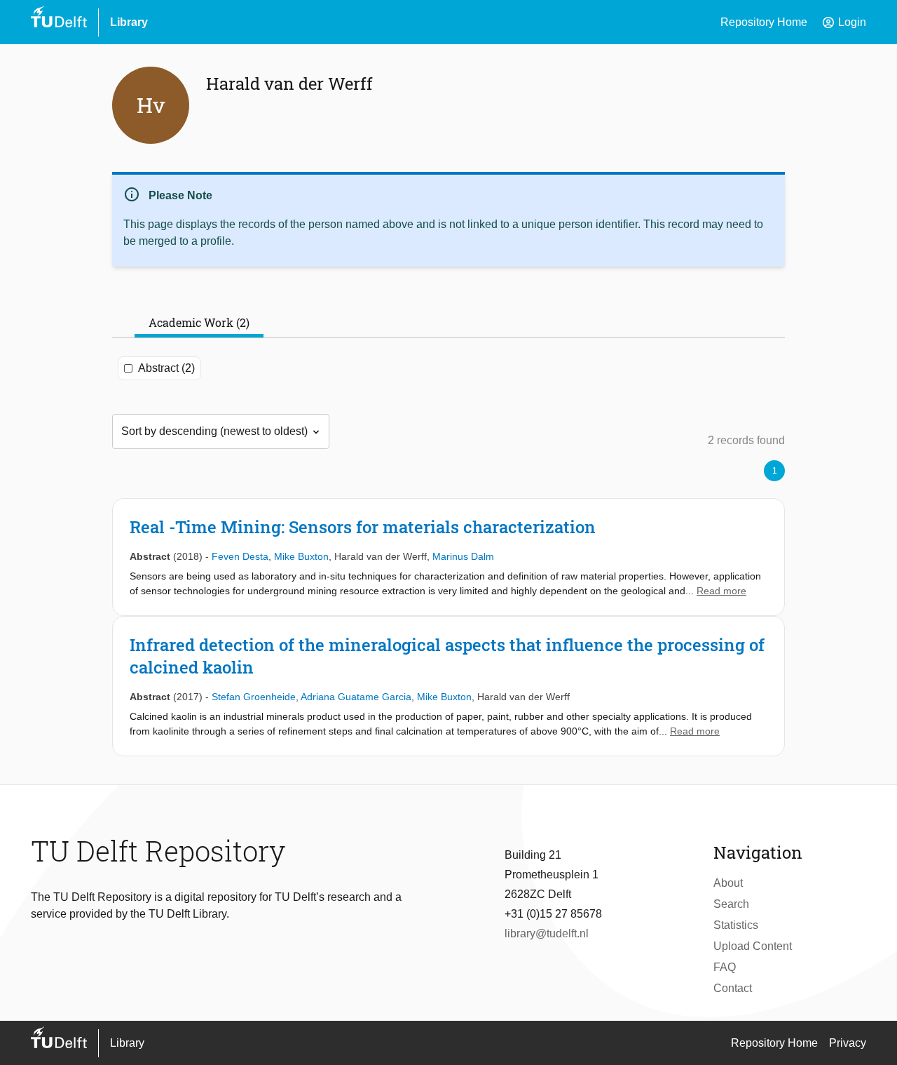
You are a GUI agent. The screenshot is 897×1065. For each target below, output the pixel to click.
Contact (732, 988)
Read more (721, 590)
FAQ (724, 967)
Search (731, 904)
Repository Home (763, 22)
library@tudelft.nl (547, 933)
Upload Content (752, 946)
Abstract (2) (166, 368)
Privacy (847, 1043)
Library (129, 22)
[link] (448, 557)
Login (843, 22)
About (728, 883)
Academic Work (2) (199, 322)
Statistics (735, 925)
